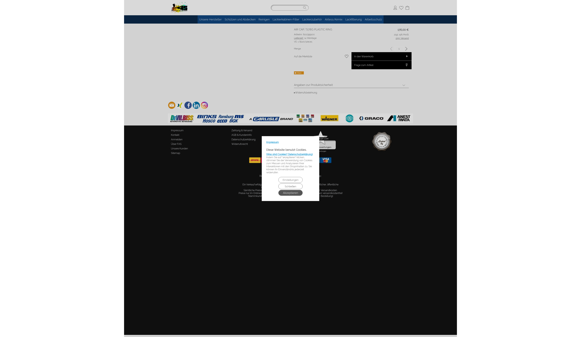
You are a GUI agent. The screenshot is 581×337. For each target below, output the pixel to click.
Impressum (272, 142)
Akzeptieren (290, 192)
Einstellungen (291, 179)
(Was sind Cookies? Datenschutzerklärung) (289, 154)
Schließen (290, 186)
